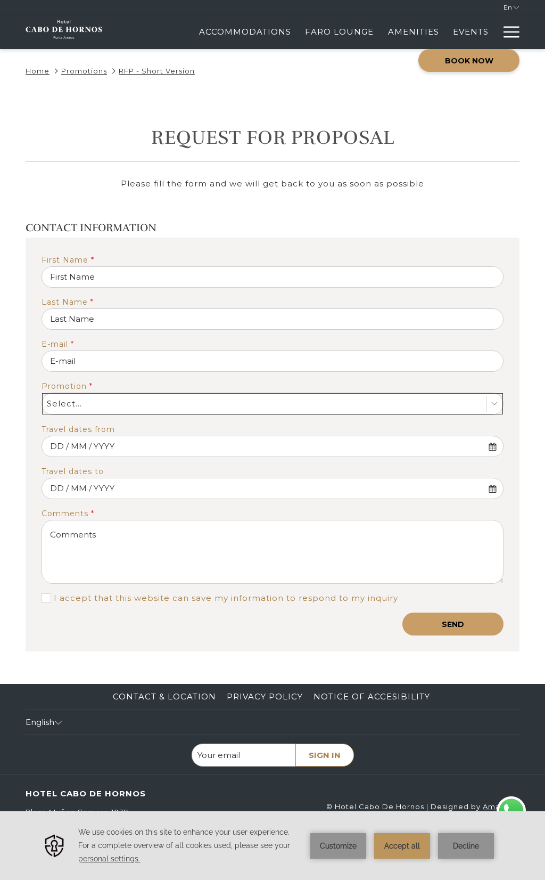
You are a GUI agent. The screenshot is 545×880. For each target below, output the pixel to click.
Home (37, 71)
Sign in (325, 755)
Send (453, 624)
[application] (272, 845)
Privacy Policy (265, 696)
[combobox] (272, 404)
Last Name (68, 302)
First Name (68, 260)
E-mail (58, 344)
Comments (68, 513)
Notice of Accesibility (371, 696)
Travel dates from (78, 429)
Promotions (84, 71)
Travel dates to (73, 471)
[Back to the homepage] (64, 32)
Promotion (67, 386)
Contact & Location (164, 696)
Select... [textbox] (64, 403)
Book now (469, 61)
